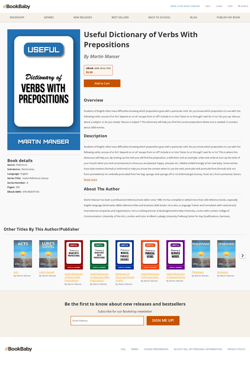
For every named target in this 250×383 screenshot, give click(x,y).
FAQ (123, 349)
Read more (90, 179)
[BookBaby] (20, 6)
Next (242, 255)
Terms (134, 349)
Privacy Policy (236, 349)
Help (208, 6)
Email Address (80, 320)
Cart (230, 6)
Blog (193, 17)
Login (219, 6)
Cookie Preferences (156, 349)
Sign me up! (163, 320)
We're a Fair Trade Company (185, 6)
